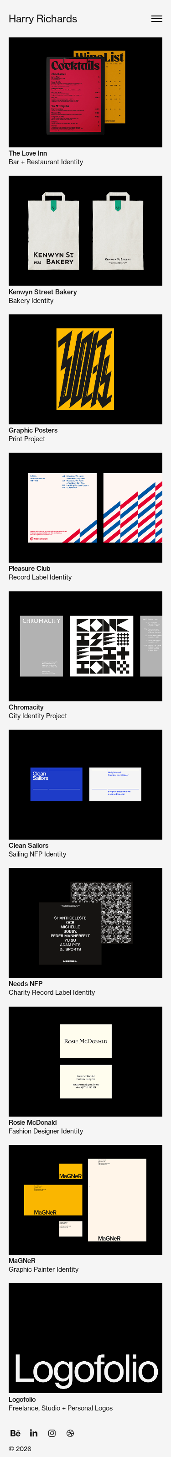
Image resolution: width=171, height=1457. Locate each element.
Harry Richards (43, 18)
